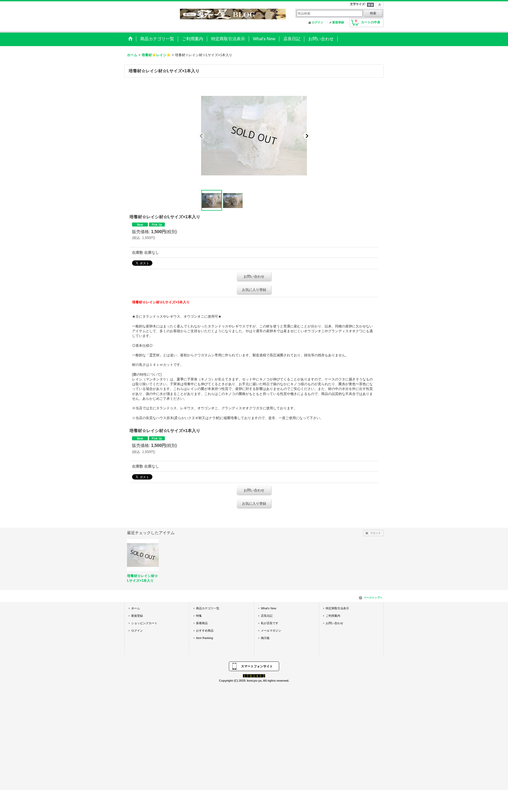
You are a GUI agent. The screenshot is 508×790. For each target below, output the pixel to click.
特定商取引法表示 (337, 608)
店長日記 (267, 615)
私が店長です (269, 623)
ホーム (135, 608)
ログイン (317, 22)
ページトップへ (373, 597)
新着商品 (202, 623)
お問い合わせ (254, 276)
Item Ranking (204, 638)
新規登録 (338, 22)
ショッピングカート (144, 623)
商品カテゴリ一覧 (207, 608)
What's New (268, 608)
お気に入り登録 (254, 290)
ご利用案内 (333, 615)
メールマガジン (271, 630)
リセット (375, 532)
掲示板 (265, 638)
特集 (199, 615)
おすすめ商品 (205, 630)
